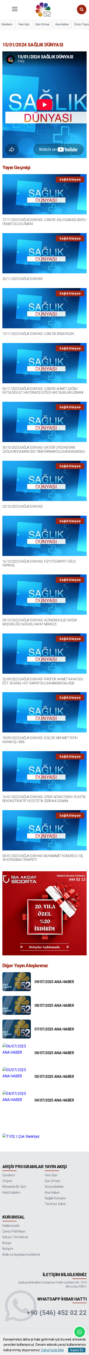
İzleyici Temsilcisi (15, 1237)
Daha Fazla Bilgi (52, 1350)
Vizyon (7, 1181)
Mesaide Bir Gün (14, 1186)
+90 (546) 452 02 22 (57, 1313)
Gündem (6, 24)
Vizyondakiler (54, 1186)
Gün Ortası (42, 24)
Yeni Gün (23, 24)
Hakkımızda (10, 1226)
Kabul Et (76, 1350)
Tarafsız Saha (55, 1204)
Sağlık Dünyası (55, 1198)
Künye (6, 1243)
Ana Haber (62, 24)
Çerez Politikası (13, 1231)
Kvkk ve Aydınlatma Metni (21, 1254)
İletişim (7, 1249)
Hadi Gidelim (11, 1192)
